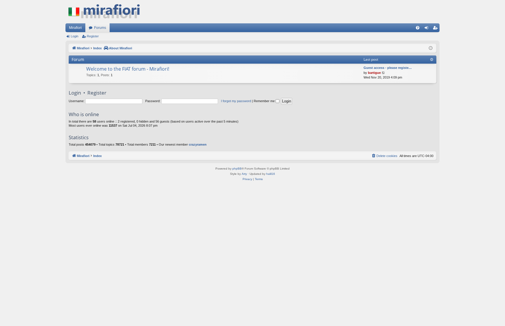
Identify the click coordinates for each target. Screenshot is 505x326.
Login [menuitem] (427, 29)
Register (93, 36)
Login (74, 36)
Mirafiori (75, 28)
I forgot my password (236, 101)
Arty (244, 173)
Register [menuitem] (436, 29)
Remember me (265, 101)
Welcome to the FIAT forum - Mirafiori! (127, 69)
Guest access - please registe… (388, 67)
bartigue (374, 72)
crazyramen (198, 144)
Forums (100, 28)
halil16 (270, 173)
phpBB (237, 168)
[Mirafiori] (106, 11)
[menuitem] (417, 27)
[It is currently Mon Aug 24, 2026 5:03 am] (431, 48)
